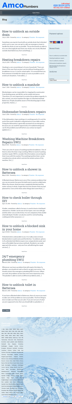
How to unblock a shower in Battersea (21, 171)
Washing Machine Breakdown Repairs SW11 (23, 140)
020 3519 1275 (61, 5)
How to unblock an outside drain (21, 33)
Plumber (32, 37)
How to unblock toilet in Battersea (19, 286)
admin (19, 37)
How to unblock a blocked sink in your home (23, 227)
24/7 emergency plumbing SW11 (13, 258)
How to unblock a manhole (21, 85)
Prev (7, 310)
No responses (40, 37)
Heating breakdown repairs (21, 60)
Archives (51, 79)
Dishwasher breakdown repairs (24, 112)
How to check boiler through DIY (22, 199)
